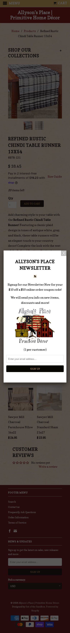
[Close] (63, 253)
